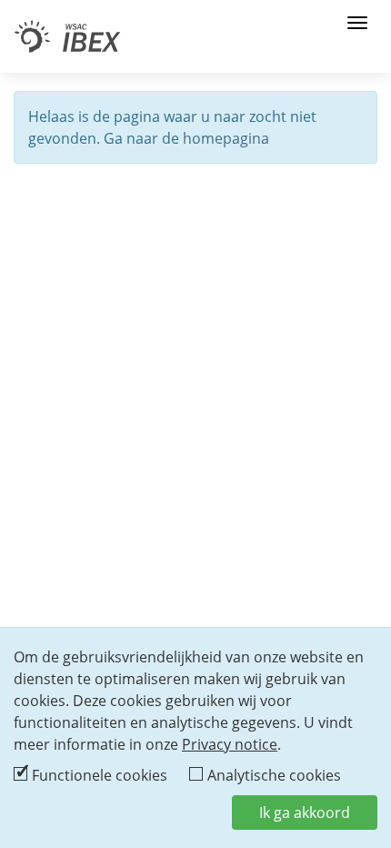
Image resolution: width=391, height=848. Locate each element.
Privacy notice (229, 744)
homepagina (226, 138)
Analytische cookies (274, 775)
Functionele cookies (99, 775)
